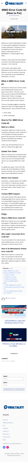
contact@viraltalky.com (15, 443)
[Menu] (2, 3)
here (2, 205)
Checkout (5, 428)
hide (11, 268)
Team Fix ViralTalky (15, 15)
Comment (4, 358)
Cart (4, 425)
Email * (5, 382)
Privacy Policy (6, 437)
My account (6, 434)
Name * (5, 376)
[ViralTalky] (14, 3)
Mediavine (18, 455)
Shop (4, 440)
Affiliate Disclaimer (8, 423)
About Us (5, 420)
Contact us (6, 431)
